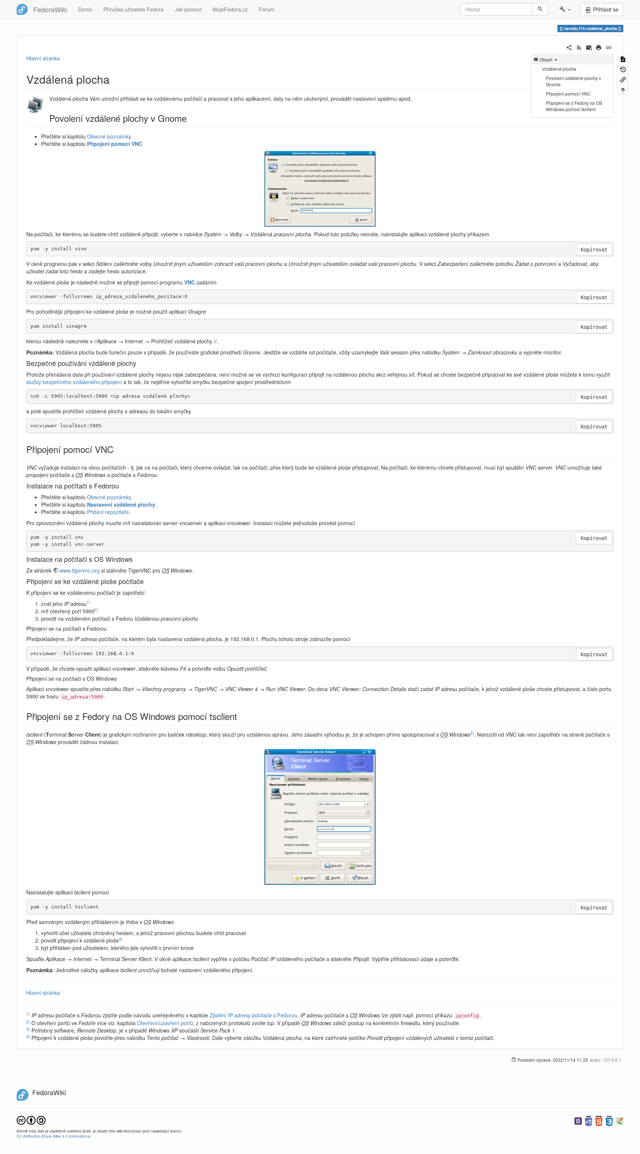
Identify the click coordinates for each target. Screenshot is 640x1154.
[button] (565, 9)
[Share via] (569, 46)
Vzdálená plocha (559, 69)
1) (88, 602)
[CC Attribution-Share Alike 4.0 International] (31, 1119)
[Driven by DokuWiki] (619, 1120)
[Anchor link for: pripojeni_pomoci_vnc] (117, 449)
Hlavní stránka (43, 58)
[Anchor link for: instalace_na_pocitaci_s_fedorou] (122, 485)
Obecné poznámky (109, 136)
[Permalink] (609, 46)
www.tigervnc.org (80, 570)
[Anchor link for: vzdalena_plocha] (115, 78)
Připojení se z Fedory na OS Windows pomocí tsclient (574, 106)
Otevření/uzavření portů (165, 1023)
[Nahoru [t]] (623, 89)
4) (121, 939)
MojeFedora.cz (230, 9)
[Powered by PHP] (588, 1120)
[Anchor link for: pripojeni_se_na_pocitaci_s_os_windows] (119, 678)
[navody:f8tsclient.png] (320, 817)
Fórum (266, 9)
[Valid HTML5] (599, 1120)
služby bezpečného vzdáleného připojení (74, 382)
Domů (85, 9)
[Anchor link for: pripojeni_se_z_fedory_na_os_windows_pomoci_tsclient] (241, 716)
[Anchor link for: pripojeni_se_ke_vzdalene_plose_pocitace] (147, 581)
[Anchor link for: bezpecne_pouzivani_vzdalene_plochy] (139, 363)
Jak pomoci (188, 9)
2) (96, 609)
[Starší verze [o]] (623, 68)
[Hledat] (540, 9)
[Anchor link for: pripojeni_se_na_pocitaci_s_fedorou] (109, 628)
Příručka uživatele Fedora (133, 9)
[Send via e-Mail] (589, 46)
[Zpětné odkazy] (623, 79)
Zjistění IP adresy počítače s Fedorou (253, 1015)
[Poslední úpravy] (579, 46)
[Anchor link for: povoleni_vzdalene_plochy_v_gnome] (191, 118)
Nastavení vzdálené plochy (121, 504)
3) (472, 733)
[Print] (599, 46)
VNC (189, 282)
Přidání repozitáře (108, 512)
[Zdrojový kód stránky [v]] (623, 58)
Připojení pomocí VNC (568, 93)
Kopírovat (594, 250)
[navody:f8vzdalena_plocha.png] (320, 189)
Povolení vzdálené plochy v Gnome (573, 81)
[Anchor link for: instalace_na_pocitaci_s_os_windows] (136, 559)
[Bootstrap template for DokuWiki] (578, 1120)
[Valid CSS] (609, 1120)
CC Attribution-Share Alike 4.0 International (53, 1136)
